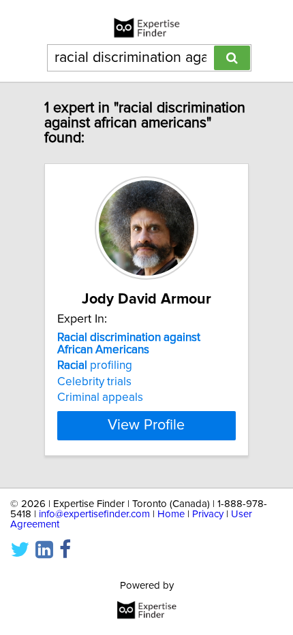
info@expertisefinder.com (94, 514)
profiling (94, 365)
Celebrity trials (94, 382)
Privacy (207, 514)
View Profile (146, 425)
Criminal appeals (100, 397)
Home (171, 514)
